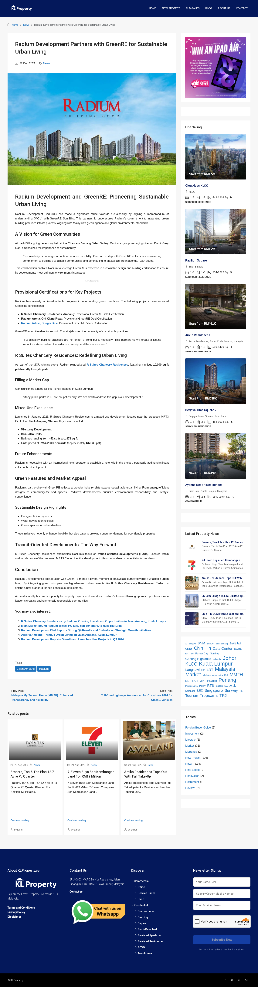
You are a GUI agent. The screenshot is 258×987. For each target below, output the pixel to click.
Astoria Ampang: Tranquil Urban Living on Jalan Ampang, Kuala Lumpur (69, 634)
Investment (192, 733)
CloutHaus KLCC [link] (196, 185)
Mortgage (191, 751)
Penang (227, 680)
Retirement (192, 781)
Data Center (222, 648)
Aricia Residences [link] (197, 335)
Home (152, 8)
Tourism (191, 696)
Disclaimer (14, 916)
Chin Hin (202, 648)
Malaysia (225, 669)
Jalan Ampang (26, 668)
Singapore (213, 690)
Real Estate (192, 769)
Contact (242, 8)
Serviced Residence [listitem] (150, 941)
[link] (215, 156)
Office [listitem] (141, 887)
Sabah (219, 685)
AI (186, 644)
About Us (224, 8)
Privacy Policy (16, 912)
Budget (210, 643)
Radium (44, 668)
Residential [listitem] (141, 905)
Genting (214, 653)
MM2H (236, 675)
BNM (201, 643)
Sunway (231, 690)
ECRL (238, 648)
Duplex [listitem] (142, 923)
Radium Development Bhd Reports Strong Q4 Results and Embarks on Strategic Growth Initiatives (86, 630)
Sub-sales (193, 8)
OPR (202, 680)
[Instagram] (240, 980)
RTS (210, 685)
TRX (223, 695)
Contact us (76, 891)
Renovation (192, 775)
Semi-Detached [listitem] (147, 929)
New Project (171, 8)
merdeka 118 (220, 675)
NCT (195, 680)
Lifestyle (190, 739)
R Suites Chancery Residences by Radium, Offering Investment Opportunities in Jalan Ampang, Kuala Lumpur (93, 621)
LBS (203, 670)
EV (192, 654)
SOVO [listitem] (141, 947)
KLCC (191, 664)
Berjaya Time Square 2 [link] (200, 410)
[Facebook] (225, 980)
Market (193, 674)
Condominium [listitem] (146, 911)
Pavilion (212, 680)
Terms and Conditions (21, 907)
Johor (229, 658)
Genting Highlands (198, 659)
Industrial (217, 659)
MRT (188, 680)
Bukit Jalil (235, 643)
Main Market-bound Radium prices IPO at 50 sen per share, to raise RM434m (71, 625)
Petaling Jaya (191, 686)
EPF (187, 654)
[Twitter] (232, 980)
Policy (202, 686)
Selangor (190, 690)
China (188, 648)
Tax (241, 691)
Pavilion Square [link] (196, 260)
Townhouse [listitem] (145, 953)
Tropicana (209, 695)
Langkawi (192, 670)
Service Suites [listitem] (146, 893)
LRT (210, 670)
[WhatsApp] (247, 980)
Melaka (207, 675)
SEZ (200, 691)
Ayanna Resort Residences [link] (203, 485)
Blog (208, 8)
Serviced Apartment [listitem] (150, 935)
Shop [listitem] (141, 899)
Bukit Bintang (222, 644)
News (26, 24)
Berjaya (192, 644)
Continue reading (20, 820)
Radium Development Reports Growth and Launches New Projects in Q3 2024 (72, 639)
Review (190, 787)
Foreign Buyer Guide (198, 727)
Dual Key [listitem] (143, 917)
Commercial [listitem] (141, 881)
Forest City (201, 653)
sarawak (230, 685)
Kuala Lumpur (216, 663)
